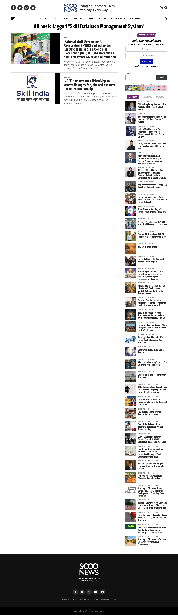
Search (128, 74)
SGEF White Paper (118, 18)
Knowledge (56, 18)
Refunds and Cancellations (105, 599)
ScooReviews (77, 18)
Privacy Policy (85, 599)
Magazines (103, 18)
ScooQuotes (91, 18)
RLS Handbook (134, 18)
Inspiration (43, 18)
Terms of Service (69, 599)
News (66, 18)
